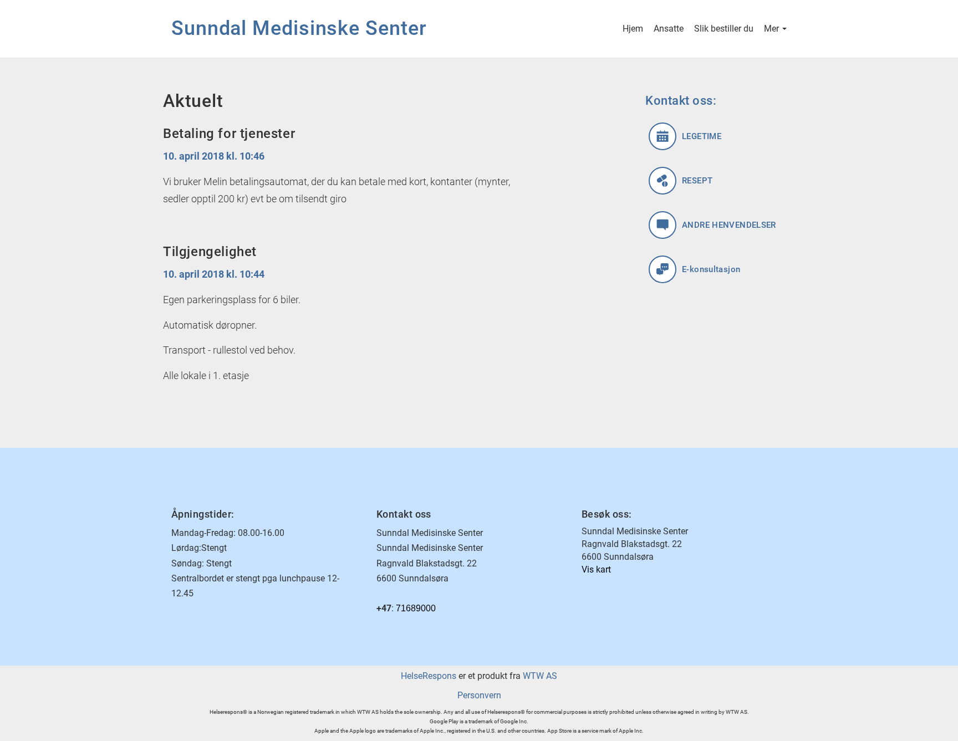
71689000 (416, 608)
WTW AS (540, 676)
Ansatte (669, 28)
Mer (772, 28)
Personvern (479, 695)
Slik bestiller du (723, 28)
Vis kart (596, 569)
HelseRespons (428, 676)
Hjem (633, 28)
